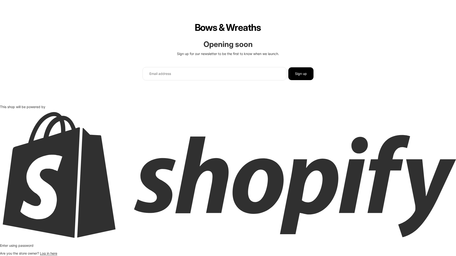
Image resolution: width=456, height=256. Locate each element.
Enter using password (16, 245)
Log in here (48, 253)
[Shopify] (228, 175)
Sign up (301, 74)
